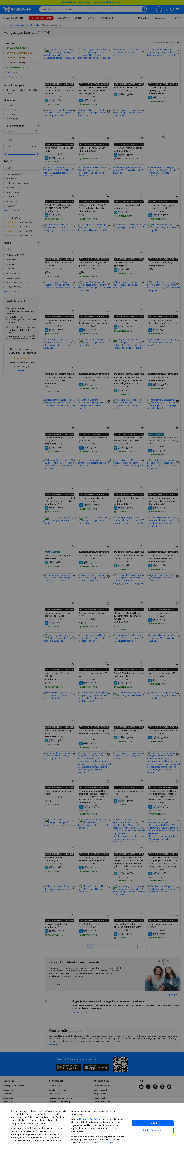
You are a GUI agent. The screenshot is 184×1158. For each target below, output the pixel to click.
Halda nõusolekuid (152, 1130)
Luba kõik (152, 1123)
